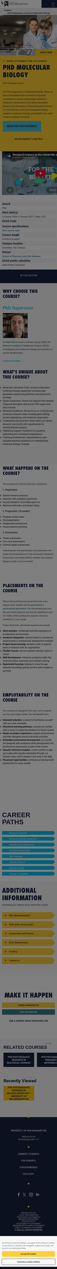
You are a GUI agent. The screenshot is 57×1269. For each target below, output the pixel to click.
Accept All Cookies (28, 1254)
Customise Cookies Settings (28, 1261)
